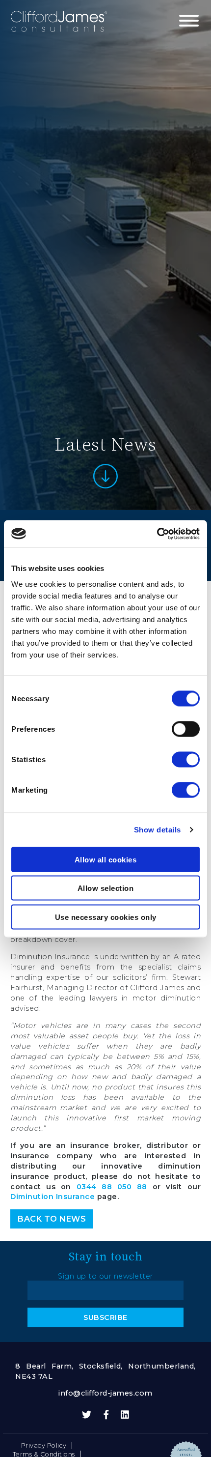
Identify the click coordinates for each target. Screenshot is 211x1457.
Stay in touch (106, 1256)
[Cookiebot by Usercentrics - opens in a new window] (157, 533)
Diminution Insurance (52, 1196)
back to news (52, 1219)
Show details (157, 830)
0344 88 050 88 (112, 1186)
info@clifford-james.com (105, 1393)
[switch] (186, 729)
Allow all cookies (106, 859)
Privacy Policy (44, 1445)
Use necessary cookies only (106, 917)
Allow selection (106, 888)
